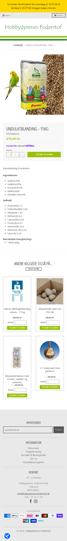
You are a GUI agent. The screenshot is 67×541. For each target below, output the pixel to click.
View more (33, 269)
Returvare (33, 448)
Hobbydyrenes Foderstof (37, 530)
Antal (9, 150)
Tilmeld (58, 430)
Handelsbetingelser (33, 462)
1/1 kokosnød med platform (50, 369)
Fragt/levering (33, 451)
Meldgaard (12, 133)
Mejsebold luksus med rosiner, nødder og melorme (17, 379)
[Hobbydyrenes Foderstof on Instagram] (36, 501)
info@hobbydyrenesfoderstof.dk (33, 493)
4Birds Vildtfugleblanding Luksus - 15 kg (17, 310)
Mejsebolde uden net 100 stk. (49, 310)
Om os (33, 458)
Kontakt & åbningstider (33, 455)
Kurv (60, 15)
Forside (18, 45)
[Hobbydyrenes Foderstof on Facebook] (30, 501)
